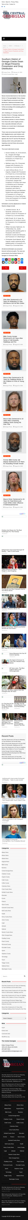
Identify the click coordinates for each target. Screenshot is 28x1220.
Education (4, 895)
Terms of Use (5, 4)
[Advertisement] (14, 29)
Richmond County (6, 944)
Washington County (7, 969)
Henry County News (7, 916)
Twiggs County (5, 962)
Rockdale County (6, 947)
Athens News (5, 855)
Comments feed (6, 1033)
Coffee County (5, 883)
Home (3, 2)
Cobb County (5, 880)
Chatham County (6, 873)
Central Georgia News (8, 74)
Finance (4, 901)
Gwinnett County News (7, 907)
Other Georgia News (7, 935)
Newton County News (7, 932)
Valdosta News (5, 966)
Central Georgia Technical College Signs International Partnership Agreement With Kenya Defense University (13, 753)
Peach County (5, 941)
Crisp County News (7, 889)
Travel (3, 959)
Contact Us (12, 4)
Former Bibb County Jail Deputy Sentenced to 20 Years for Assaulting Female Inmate (13, 461)
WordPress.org (5, 1036)
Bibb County (7, 295)
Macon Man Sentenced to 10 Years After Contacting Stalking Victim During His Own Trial (14, 1008)
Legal (16, 74)
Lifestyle (4, 926)
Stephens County (6, 953)
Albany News (5, 852)
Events (3, 898)
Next (21, 268)
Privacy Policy (14, 2)
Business (4, 867)
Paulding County (6, 938)
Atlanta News (5, 858)
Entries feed (5, 1030)
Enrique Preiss (6, 72)
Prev (6, 268)
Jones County (5, 920)
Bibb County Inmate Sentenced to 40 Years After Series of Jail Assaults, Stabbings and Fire (14, 991)
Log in (3, 1027)
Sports (3, 950)
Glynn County (5, 904)
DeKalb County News (7, 892)
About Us (8, 2)
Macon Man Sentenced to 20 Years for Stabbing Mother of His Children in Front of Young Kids (14, 996)
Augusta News (5, 861)
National (4, 929)
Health (3, 913)
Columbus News (6, 886)
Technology (4, 956)
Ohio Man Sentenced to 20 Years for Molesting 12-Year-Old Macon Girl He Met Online (13, 301)
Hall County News (6, 910)
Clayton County (6, 877)
